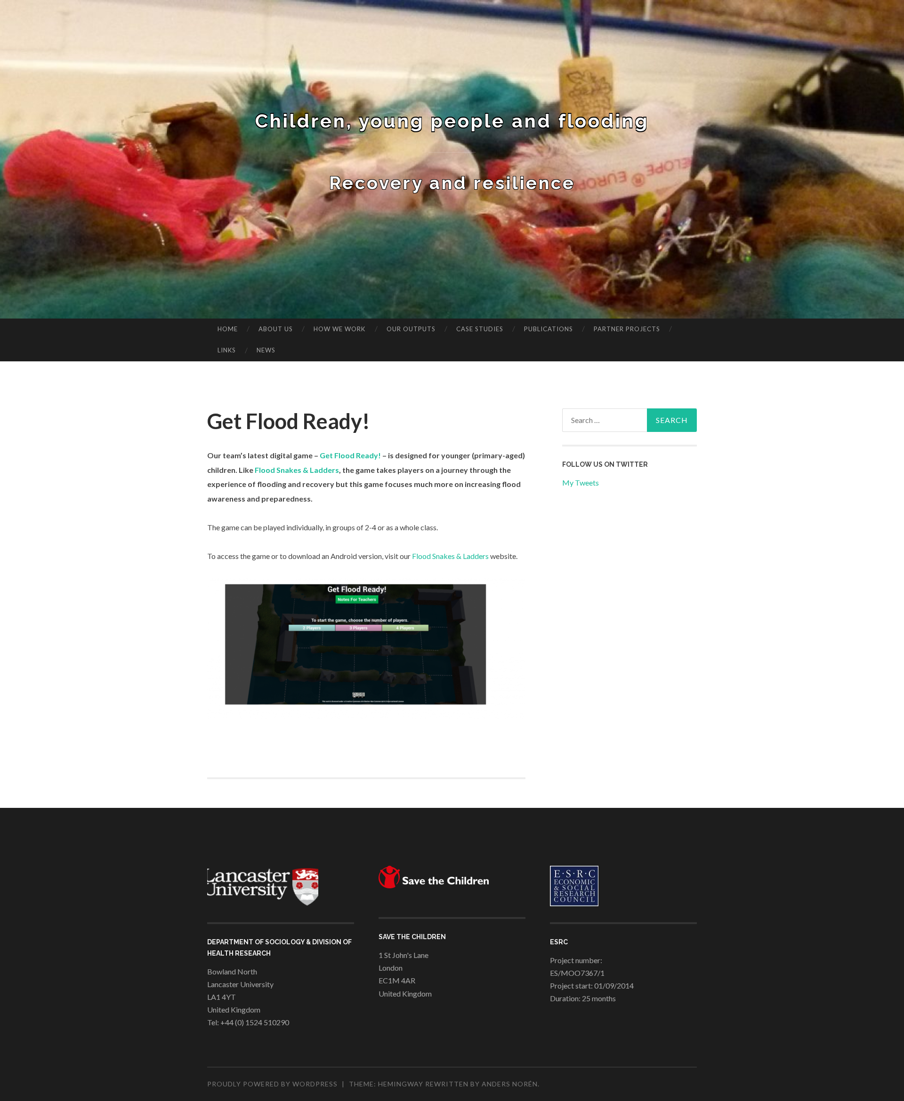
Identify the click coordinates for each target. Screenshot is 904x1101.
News (266, 350)
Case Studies (479, 329)
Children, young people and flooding (452, 121)
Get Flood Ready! (350, 455)
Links (227, 350)
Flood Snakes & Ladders (297, 469)
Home (228, 329)
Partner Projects (627, 329)
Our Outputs (411, 329)
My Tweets (580, 482)
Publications (548, 329)
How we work (339, 329)
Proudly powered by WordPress (272, 1084)
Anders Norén (510, 1084)
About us (275, 329)
